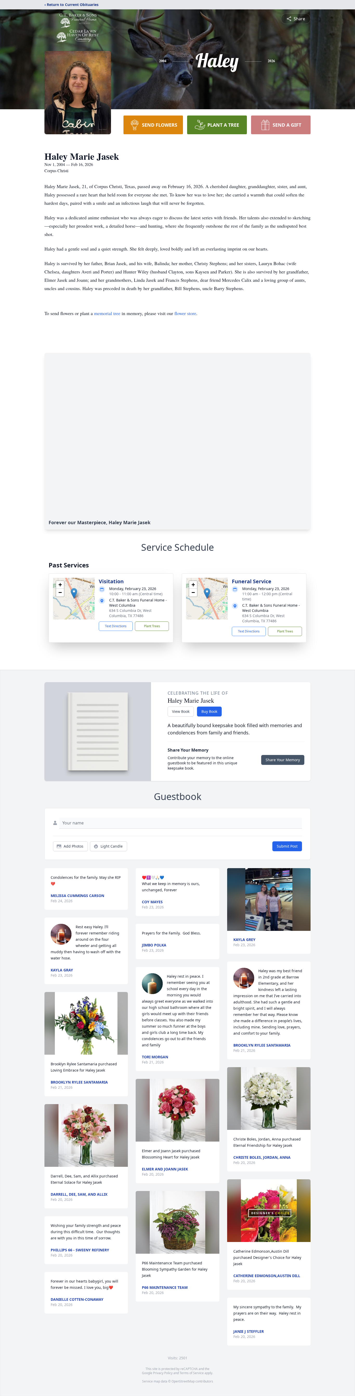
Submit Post (287, 846)
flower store (185, 313)
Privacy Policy (163, 1373)
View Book (180, 711)
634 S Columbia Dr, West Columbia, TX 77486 (130, 613)
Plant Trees (152, 626)
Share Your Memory (283, 759)
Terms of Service (192, 1373)
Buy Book (209, 711)
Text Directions (116, 626)
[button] (74, 593)
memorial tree (107, 313)
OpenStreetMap (183, 1381)
